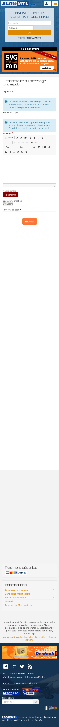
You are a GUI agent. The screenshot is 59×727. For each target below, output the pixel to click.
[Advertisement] (29, 346)
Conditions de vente (12, 677)
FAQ (5, 673)
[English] (51, 707)
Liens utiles (40, 637)
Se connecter (19, 683)
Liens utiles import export (17, 593)
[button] (9, 138)
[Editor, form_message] (29, 169)
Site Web (9, 601)
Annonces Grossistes (13, 637)
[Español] (55, 707)
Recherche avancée (30, 38)
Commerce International (16, 590)
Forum (31, 673)
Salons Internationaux (15, 597)
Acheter (29, 637)
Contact (7, 683)
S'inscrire (33, 683)
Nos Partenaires (17, 673)
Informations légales (35, 677)
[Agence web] (14, 720)
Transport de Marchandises (18, 605)
